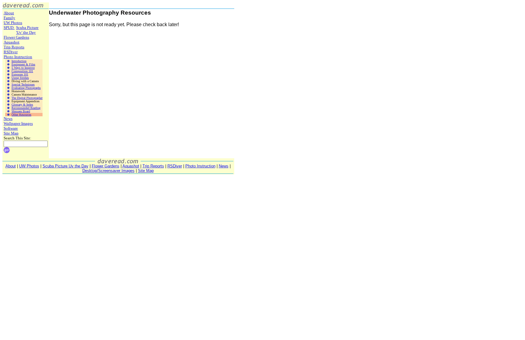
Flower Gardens (16, 37)
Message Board (21, 111)
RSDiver (11, 52)
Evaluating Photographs (26, 87)
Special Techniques (23, 84)
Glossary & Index (22, 104)
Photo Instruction (18, 56)
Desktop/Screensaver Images (108, 170)
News (8, 118)
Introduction (19, 61)
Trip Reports (14, 47)
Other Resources (21, 114)
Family (9, 18)
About (9, 13)
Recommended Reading (26, 108)
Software (11, 128)
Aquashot (11, 42)
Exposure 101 (20, 74)
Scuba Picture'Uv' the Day (27, 30)
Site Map (11, 133)
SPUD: (9, 27)
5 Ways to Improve (23, 67)
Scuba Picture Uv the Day (65, 166)
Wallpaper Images (18, 123)
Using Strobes (20, 77)
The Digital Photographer (27, 98)
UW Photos (13, 22)
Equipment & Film (23, 64)
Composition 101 (22, 71)
